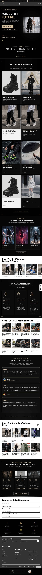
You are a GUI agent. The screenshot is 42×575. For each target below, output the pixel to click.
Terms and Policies (19, 566)
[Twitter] (32, 566)
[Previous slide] (3, 327)
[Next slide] (38, 270)
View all (38, 321)
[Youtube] (28, 566)
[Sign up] (38, 541)
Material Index (4, 555)
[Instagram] (26, 566)
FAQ (3, 560)
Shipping (16, 556)
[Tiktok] (30, 566)
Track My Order (18, 554)
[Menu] (1, 4)
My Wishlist (4, 562)
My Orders (17, 552)
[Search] (3, 4)
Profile (16, 559)
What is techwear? (5, 503)
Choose (10, 330)
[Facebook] (24, 566)
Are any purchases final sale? (7, 508)
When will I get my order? (6, 511)
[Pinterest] (34, 566)
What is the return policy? (7, 506)
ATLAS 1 (6, 566)
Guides (3, 551)
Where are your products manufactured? (9, 513)
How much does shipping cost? (8, 516)
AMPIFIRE (24, 56)
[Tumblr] (36, 566)
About (3, 549)
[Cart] (40, 4)
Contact (3, 558)
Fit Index (3, 553)
